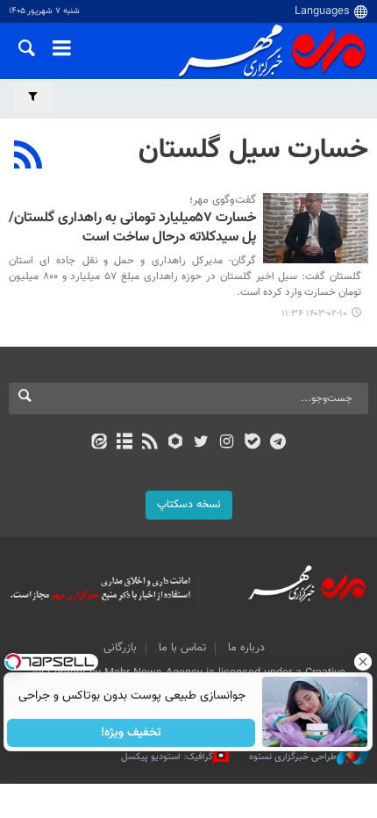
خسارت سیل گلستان (253, 150)
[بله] (252, 443)
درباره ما (246, 648)
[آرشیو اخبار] (124, 443)
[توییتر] (201, 443)
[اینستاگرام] (227, 443)
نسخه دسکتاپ (189, 504)
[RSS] (28, 157)
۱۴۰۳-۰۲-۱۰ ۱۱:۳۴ (314, 313)
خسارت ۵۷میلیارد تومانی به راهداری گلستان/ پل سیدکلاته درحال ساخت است (132, 228)
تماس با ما (182, 648)
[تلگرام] (278, 443)
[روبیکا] (176, 443)
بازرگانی (120, 648)
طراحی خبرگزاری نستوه (293, 757)
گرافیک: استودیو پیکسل (167, 757)
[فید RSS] (150, 443)
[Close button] (364, 662)
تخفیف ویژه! (132, 733)
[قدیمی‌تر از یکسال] (315, 228)
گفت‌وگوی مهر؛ (222, 200)
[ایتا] (99, 443)
